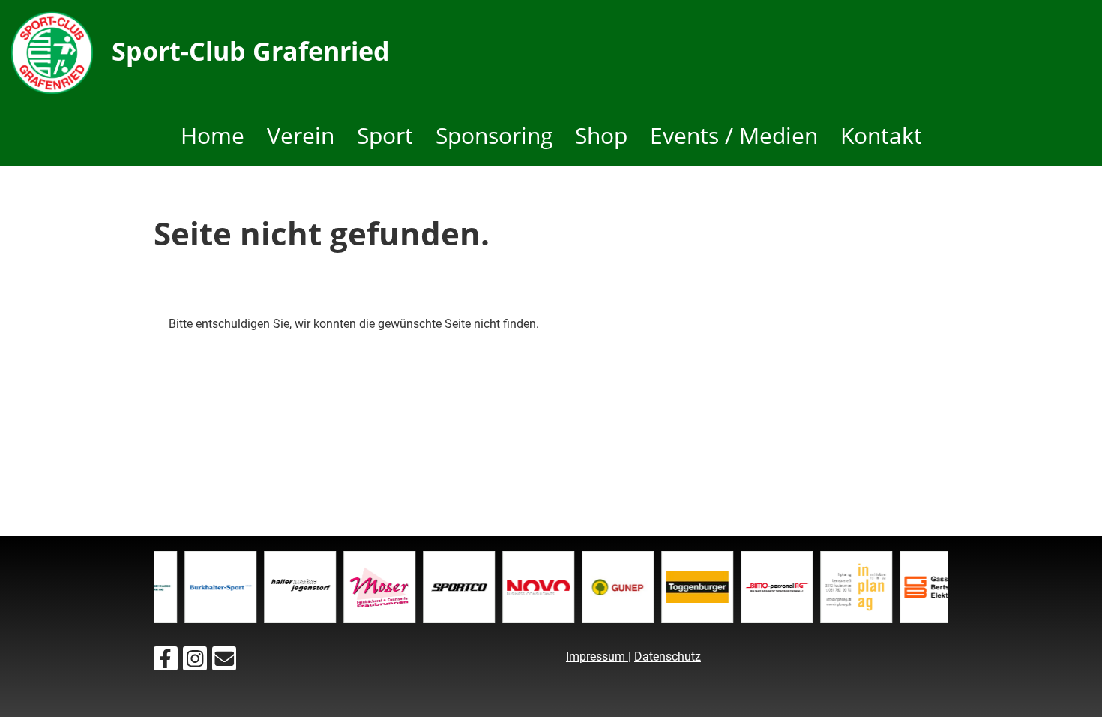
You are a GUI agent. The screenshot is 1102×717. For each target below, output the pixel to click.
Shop (601, 135)
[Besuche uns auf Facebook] (166, 662)
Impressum (597, 657)
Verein (300, 135)
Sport (385, 135)
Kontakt (881, 135)
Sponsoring (494, 135)
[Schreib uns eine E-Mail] (224, 662)
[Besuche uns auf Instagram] (195, 662)
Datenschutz (667, 657)
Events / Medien (734, 135)
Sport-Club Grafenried (251, 51)
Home (212, 135)
